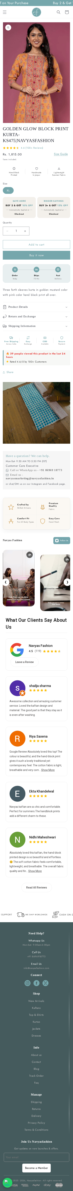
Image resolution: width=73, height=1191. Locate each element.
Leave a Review (24, 662)
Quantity (7, 222)
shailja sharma (40, 686)
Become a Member (36, 1168)
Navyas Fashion (41, 646)
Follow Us (64, 540)
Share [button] (10, 372)
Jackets (36, 1029)
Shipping (36, 1102)
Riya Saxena (38, 736)
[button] (5, 12)
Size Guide (61, 154)
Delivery (36, 1116)
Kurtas (36, 1022)
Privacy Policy (36, 1123)
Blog (36, 1069)
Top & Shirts (36, 1015)
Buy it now (36, 255)
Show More (48, 770)
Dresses (36, 1035)
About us (36, 1055)
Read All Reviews (36, 887)
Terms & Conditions (36, 1130)
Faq (36, 1083)
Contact (36, 1062)
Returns (36, 1109)
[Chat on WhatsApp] (7, 1183)
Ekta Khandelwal (41, 791)
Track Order (36, 1076)
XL (8, 190)
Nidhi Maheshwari (42, 837)
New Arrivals (36, 1001)
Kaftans (36, 1008)
